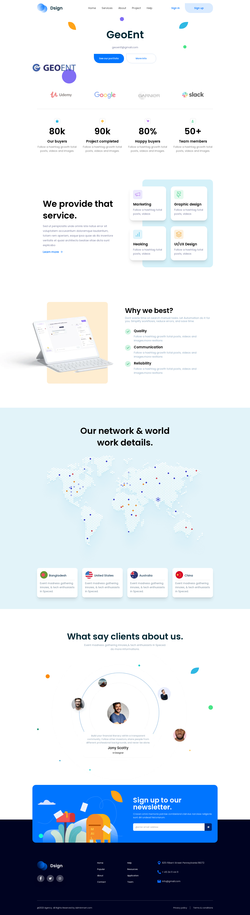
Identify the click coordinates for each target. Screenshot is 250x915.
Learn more (51, 252)
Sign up (199, 8)
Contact (101, 881)
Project (136, 8)
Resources (132, 869)
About (122, 8)
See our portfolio (109, 58)
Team (130, 881)
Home (92, 8)
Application (133, 875)
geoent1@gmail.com (125, 47)
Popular (101, 869)
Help (149, 8)
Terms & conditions (203, 907)
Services (107, 8)
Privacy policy (180, 907)
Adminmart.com (83, 907)
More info (141, 58)
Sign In (175, 8)
